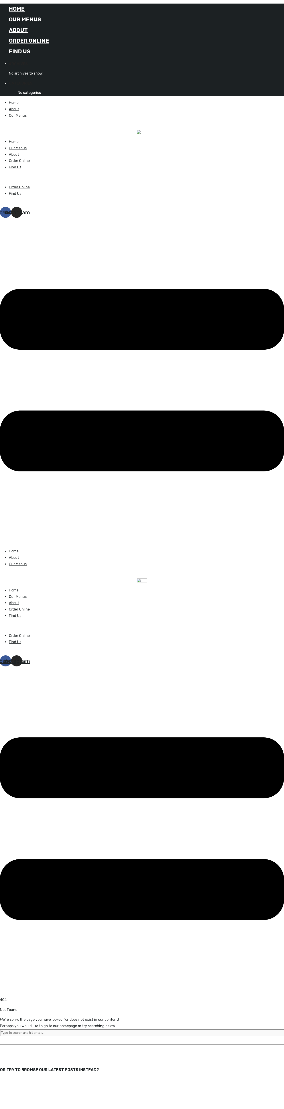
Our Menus (25, 19)
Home (17, 9)
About (18, 30)
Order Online (29, 41)
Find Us (19, 51)
